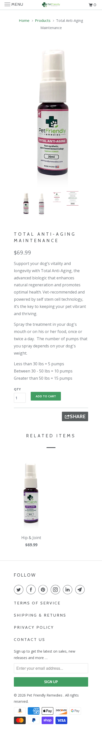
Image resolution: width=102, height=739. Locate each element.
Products (43, 20)
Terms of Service (37, 603)
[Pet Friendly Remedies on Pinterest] (44, 589)
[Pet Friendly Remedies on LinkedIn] (68, 589)
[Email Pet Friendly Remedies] (81, 589)
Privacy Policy (34, 627)
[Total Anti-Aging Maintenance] (51, 113)
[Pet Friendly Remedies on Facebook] (32, 589)
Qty (17, 389)
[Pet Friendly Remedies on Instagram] (56, 589)
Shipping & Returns (40, 615)
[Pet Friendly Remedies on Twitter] (19, 589)
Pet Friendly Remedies (45, 695)
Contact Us (29, 639)
